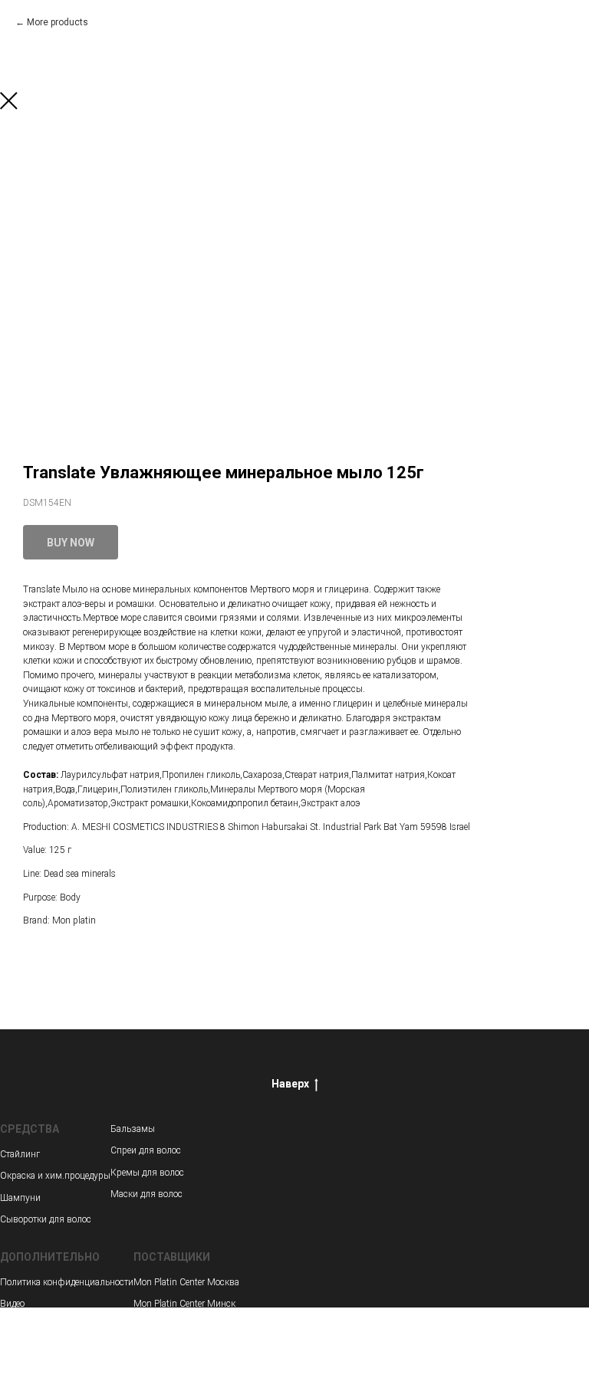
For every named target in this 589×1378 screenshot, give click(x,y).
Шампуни (20, 1198)
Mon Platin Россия (171, 1326)
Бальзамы (132, 1129)
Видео (12, 1303)
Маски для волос (146, 1194)
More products (57, 22)
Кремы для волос (147, 1172)
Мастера (17, 1326)
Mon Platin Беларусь (176, 1348)
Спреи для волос (145, 1150)
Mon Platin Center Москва (186, 1282)
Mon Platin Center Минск (184, 1303)
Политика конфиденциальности (66, 1282)
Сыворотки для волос (45, 1219)
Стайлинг (20, 1154)
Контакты (20, 1348)
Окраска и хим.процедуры (55, 1175)
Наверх (290, 1084)
